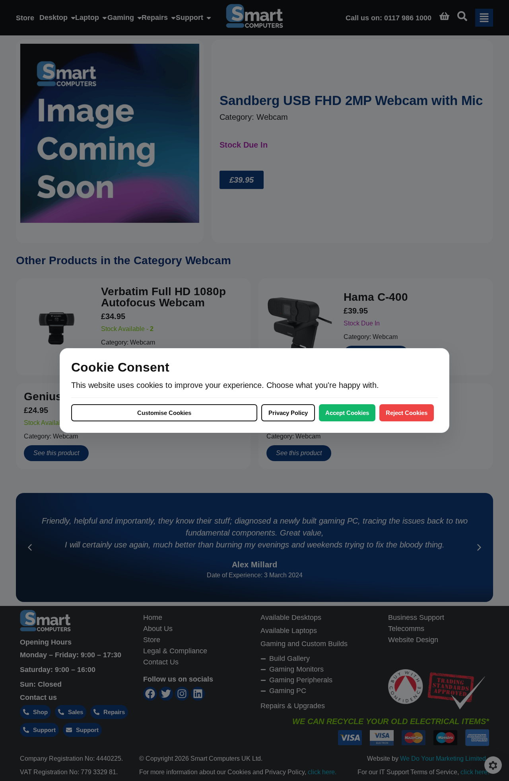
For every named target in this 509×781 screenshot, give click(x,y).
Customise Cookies (164, 412)
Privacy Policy (288, 412)
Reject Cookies (406, 412)
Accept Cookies (347, 412)
